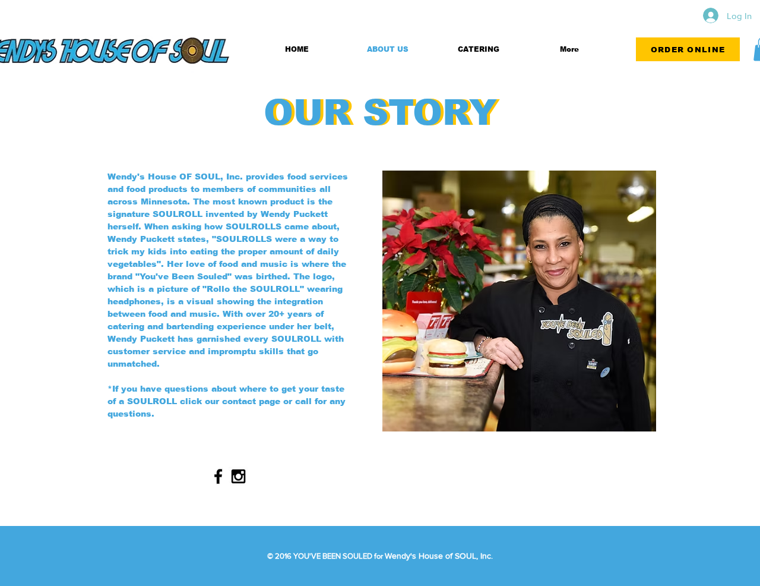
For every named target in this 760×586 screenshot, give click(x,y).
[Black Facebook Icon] (218, 476)
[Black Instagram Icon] (238, 476)
